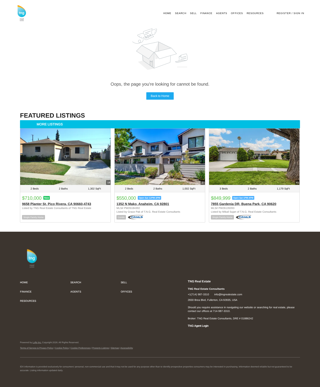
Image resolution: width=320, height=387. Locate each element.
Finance (206, 13)
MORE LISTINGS (50, 124)
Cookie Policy (62, 348)
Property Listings (100, 348)
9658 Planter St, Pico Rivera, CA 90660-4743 (56, 204)
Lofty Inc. (37, 342)
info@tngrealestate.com (228, 294)
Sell (193, 13)
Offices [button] (237, 13)
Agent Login (201, 325)
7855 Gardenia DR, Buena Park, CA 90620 (243, 204)
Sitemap (115, 348)
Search (180, 13)
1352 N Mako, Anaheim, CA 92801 (142, 204)
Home (167, 13)
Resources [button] (255, 13)
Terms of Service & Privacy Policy (36, 348)
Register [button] (284, 13)
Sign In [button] (299, 13)
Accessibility (127, 348)
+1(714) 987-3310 (198, 294)
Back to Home (160, 95)
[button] (21, 13)
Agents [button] (221, 13)
